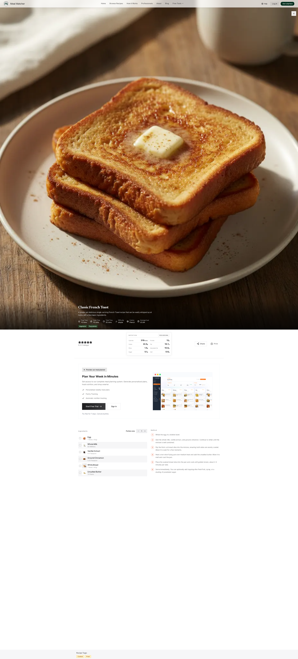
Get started (287, 4)
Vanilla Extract (94, 451)
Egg (89, 437)
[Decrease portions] (138, 431)
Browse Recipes (116, 3)
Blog (167, 3)
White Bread (93, 465)
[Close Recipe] (293, 13)
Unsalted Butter (94, 472)
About (159, 3)
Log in (274, 4)
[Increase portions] (145, 431)
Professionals (147, 3)
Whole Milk (92, 444)
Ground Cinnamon (96, 458)
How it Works (132, 3)
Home (103, 3)
